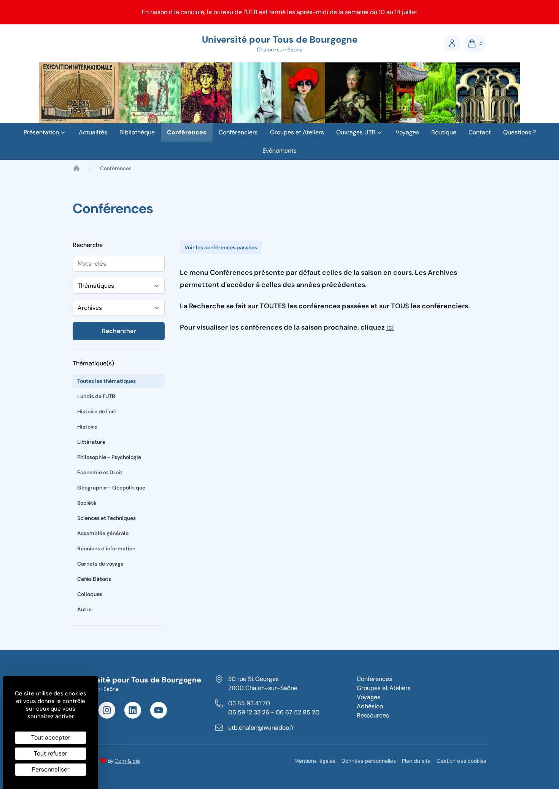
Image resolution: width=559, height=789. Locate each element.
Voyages (407, 132)
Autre (84, 609)
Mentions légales (314, 760)
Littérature (91, 441)
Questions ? (519, 132)
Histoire (87, 426)
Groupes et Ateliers (297, 132)
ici (390, 327)
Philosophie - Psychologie (109, 457)
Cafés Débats (94, 578)
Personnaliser (51, 769)
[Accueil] (76, 168)
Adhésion (370, 706)
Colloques (89, 594)
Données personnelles (368, 760)
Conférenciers (238, 132)
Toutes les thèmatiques (106, 381)
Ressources (373, 715)
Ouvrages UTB (356, 132)
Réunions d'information (106, 548)
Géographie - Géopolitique (111, 487)
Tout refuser (50, 753)
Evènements (279, 151)
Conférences (186, 132)
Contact (479, 132)
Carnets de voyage (100, 563)
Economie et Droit (99, 472)
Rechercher (119, 331)
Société (86, 502)
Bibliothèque (137, 132)
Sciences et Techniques (106, 518)
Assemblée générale (103, 533)
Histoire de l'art (96, 411)
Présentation (41, 132)
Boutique (443, 132)
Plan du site (416, 760)
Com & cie (127, 760)
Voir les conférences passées (220, 247)
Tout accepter (50, 737)
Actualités (93, 132)
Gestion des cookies (461, 760)
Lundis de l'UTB (96, 396)
